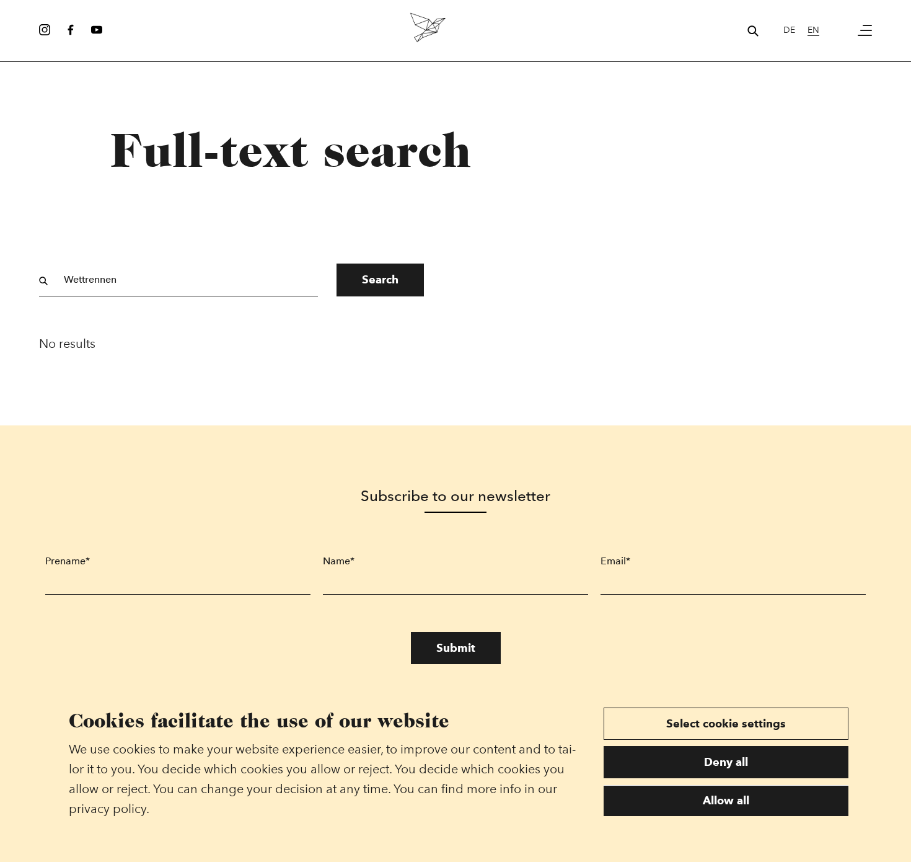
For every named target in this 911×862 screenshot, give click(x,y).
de (789, 30)
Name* (338, 561)
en (813, 30)
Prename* (67, 561)
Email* (615, 561)
